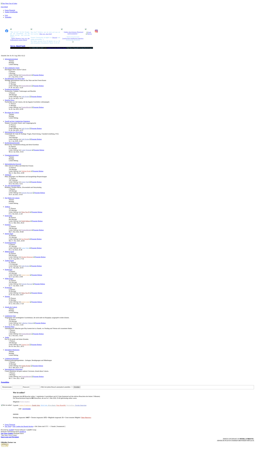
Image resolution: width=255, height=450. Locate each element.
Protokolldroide (26, 75)
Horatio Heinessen (27, 257)
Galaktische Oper (10, 316)
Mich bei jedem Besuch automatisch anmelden (56, 387)
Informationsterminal (11, 59)
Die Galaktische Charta (12, 68)
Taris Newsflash (17, 46)
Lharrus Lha (25, 344)
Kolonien (8, 224)
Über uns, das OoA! (45, 34)
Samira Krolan (25, 366)
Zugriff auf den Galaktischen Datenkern (72, 38)
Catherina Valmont (27, 323)
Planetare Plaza (9, 326)
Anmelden (8, 17)
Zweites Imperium (80, 405)
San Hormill (25, 239)
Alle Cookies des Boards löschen (22, 426)
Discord (54, 37)
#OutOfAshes (26, 408)
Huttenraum (8, 269)
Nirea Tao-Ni (25, 212)
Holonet (7, 296)
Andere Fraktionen (25, 405)
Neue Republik (61, 405)
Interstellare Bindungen (12, 350)
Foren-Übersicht (10, 10)
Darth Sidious (25, 221)
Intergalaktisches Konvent (13, 164)
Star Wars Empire (7, 433)
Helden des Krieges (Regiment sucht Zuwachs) (73, 32)
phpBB (11, 430)
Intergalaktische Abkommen (13, 369)
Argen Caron (25, 275)
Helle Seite (44, 405)
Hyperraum (8, 287)
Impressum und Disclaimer (10, 437)
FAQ (6, 15)
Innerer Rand (9, 233)
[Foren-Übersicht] (9, 3)
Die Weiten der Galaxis (12, 198)
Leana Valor (25, 248)
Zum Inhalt (4, 7)
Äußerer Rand (9, 260)
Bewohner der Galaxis (12, 112)
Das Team (8, 426)
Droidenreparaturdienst (12, 89)
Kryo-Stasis (51, 405)
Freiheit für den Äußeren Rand (48, 48)
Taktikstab (8, 175)
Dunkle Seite (36, 405)
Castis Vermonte (26, 150)
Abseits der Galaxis (11, 307)
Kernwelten (8, 216)
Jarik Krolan (25, 96)
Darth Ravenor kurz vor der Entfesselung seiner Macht (20, 39)
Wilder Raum (9, 278)
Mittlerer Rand (9, 251)
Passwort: (26, 387)
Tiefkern (7, 207)
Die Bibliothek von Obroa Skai (14, 78)
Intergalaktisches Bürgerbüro (14, 132)
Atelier (7, 337)
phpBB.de (22, 431)
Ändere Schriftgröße (11, 12)
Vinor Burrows (86, 417)
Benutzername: (7, 387)
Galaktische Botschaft (12, 358)
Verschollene (70, 405)
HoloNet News (9, 100)
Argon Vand (25, 182)
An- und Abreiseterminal (12, 185)
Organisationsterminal (12, 155)
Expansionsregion (10, 242)
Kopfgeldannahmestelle (12, 143)
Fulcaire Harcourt (26, 193)
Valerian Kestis (26, 171)
